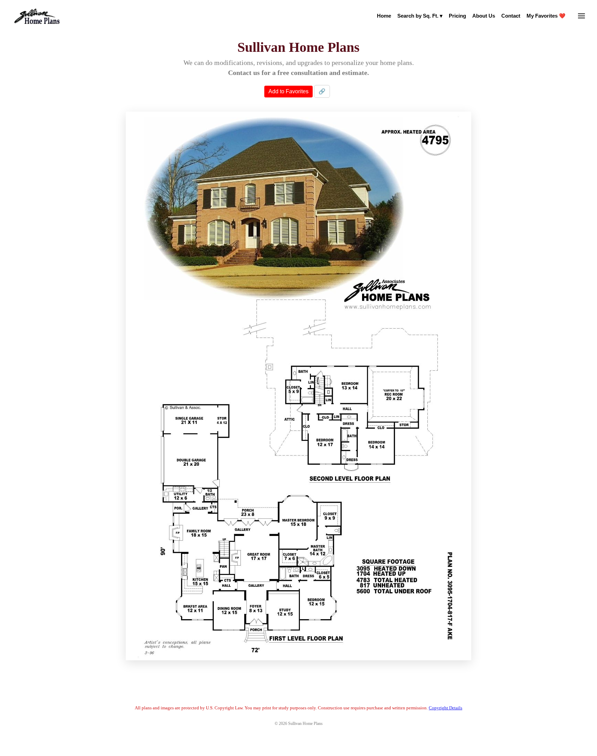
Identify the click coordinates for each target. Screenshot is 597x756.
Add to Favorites (288, 91)
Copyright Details (445, 707)
